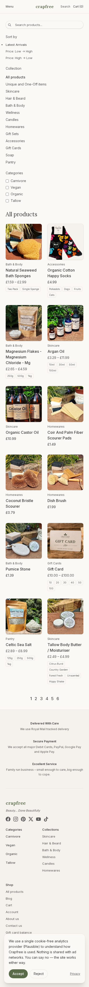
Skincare (12, 91)
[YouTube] (38, 819)
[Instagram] (15, 819)
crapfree (45, 6)
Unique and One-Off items (26, 84)
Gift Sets (12, 134)
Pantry (11, 162)
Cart (9, 905)
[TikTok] (46, 819)
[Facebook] (8, 819)
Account (12, 912)
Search (65, 6)
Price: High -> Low (19, 58)
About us (12, 919)
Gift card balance (19, 932)
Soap (10, 155)
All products (15, 77)
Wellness (13, 113)
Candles (12, 120)
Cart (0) (78, 6)
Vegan (10, 845)
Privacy (75, 973)
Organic (12, 854)
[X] (30, 819)
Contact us (14, 925)
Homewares (15, 127)
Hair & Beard (15, 98)
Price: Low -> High (19, 51)
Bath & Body (15, 105)
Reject (39, 974)
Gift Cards (13, 148)
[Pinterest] (23, 819)
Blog (9, 898)
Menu (10, 6)
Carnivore (13, 836)
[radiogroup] (44, 51)
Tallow (10, 862)
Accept (18, 974)
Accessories (15, 141)
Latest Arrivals (16, 45)
